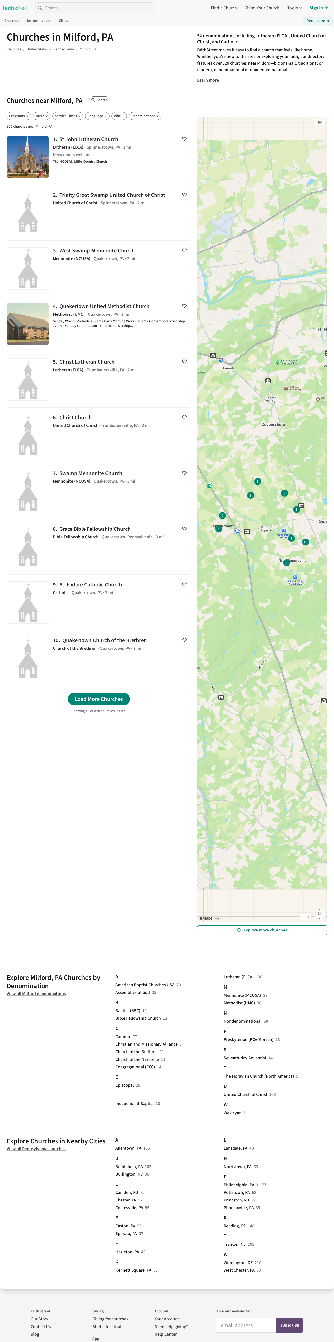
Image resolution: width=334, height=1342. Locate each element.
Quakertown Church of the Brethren (99, 658)
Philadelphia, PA (239, 1185)
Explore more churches (265, 930)
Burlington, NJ (129, 1174)
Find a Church (224, 8)
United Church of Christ (245, 1095)
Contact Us (41, 1327)
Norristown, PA (238, 1167)
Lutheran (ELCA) (239, 977)
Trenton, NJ (235, 1244)
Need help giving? (171, 1327)
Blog (35, 1334)
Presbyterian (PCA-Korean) (249, 1040)
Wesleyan (233, 1113)
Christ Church (99, 435)
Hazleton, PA (127, 1252)
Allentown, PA (128, 1148)
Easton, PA (125, 1226)
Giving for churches (110, 1319)
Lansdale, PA (235, 1148)
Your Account (167, 1319)
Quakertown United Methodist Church (99, 324)
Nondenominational (243, 1021)
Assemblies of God (132, 992)
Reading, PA (235, 1226)
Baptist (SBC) (127, 1011)
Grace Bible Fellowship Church (99, 546)
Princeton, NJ (236, 1200)
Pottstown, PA (237, 1193)
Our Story (39, 1319)
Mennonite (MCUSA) (242, 995)
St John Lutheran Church (99, 157)
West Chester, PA (239, 1270)
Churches (11, 20)
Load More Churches (99, 699)
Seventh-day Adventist (245, 1058)
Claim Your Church (262, 8)
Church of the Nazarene (137, 1059)
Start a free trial (106, 1327)
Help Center (166, 1334)
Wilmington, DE (238, 1263)
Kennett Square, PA (133, 1270)
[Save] (184, 139)
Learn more (208, 80)
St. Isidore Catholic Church (99, 602)
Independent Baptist (134, 1104)
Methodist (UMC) (239, 1003)
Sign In (316, 8)
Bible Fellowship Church (138, 1018)
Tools (292, 8)
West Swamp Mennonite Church (99, 268)
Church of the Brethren (136, 1052)
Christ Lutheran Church (99, 379)
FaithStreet (15, 8)
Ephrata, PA (126, 1234)
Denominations (39, 20)
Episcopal (124, 1085)
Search (102, 100)
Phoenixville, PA (239, 1208)
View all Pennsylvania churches (36, 1149)
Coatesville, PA (129, 1208)
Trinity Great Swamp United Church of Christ (99, 212)
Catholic (123, 1037)
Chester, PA (125, 1200)
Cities (63, 20)
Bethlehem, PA (129, 1167)
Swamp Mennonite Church (99, 491)
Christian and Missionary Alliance (146, 1044)
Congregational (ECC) (135, 1067)
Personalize (318, 20)
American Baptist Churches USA (145, 985)
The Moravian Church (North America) (259, 1076)
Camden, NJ (126, 1193)
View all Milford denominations (36, 994)
